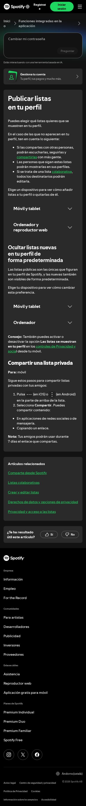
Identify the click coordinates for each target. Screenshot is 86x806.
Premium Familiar (17, 730)
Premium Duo (14, 721)
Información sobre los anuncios (21, 799)
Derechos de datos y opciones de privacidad (43, 501)
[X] (23, 754)
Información (13, 579)
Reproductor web (17, 683)
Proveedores (14, 654)
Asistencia (12, 674)
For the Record (15, 597)
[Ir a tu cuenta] (76, 76)
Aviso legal (10, 783)
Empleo (10, 588)
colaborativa (62, 171)
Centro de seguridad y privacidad (37, 783)
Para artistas (13, 617)
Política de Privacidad (16, 791)
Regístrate (40, 7)
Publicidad (12, 635)
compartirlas (27, 156)
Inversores (12, 645)
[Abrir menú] (79, 6)
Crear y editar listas (23, 492)
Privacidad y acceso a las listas (32, 511)
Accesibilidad (48, 799)
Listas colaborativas (23, 482)
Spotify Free (13, 739)
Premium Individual (19, 712)
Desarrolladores (16, 626)
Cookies (35, 791)
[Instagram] (9, 754)
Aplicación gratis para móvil (26, 692)
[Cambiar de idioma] (27, 6)
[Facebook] (37, 754)
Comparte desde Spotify (27, 472)
